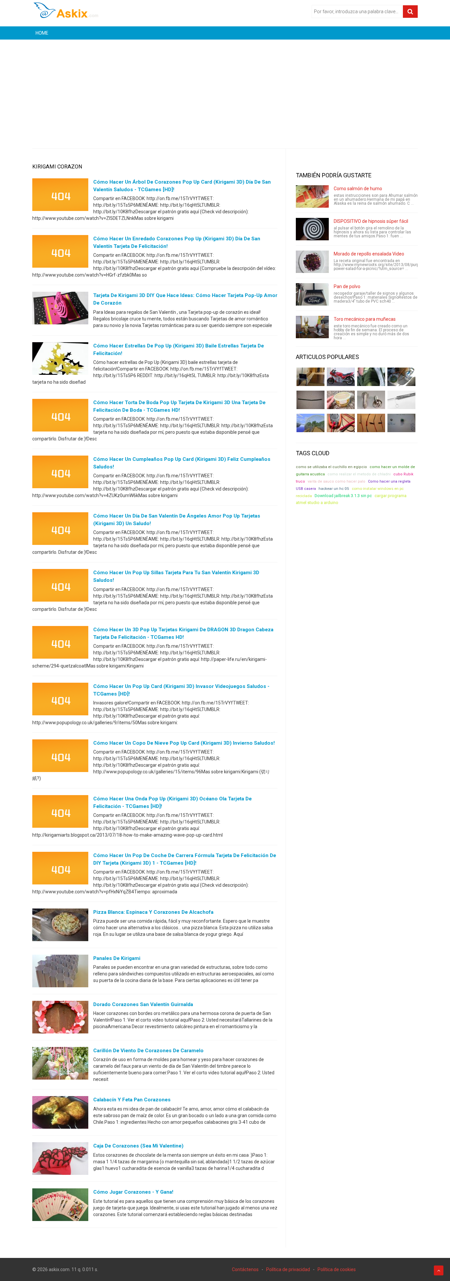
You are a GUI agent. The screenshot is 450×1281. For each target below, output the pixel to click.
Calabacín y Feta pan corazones (132, 1100)
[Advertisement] (225, 89)
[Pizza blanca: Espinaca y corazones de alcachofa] (60, 926)
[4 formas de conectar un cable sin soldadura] (371, 423)
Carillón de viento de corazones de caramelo (148, 1051)
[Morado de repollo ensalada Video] (312, 262)
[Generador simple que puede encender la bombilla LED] (401, 423)
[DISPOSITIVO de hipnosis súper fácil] (312, 229)
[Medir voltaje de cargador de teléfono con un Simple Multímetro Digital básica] (340, 423)
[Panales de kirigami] (60, 972)
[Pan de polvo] (312, 294)
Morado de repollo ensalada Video (369, 253)
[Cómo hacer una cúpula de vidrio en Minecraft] (310, 423)
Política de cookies (337, 1269)
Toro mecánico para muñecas (365, 319)
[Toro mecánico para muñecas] (312, 327)
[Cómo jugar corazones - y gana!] (60, 1206)
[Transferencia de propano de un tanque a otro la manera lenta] (401, 377)
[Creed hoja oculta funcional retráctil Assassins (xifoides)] (401, 400)
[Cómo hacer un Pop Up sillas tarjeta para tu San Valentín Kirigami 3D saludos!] (60, 586)
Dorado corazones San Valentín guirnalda (143, 1004)
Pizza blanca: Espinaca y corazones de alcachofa (153, 912)
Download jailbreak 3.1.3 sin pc (343, 495)
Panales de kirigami (116, 958)
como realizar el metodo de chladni (359, 474)
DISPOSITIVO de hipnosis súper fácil (371, 221)
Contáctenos (245, 1269)
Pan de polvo (347, 286)
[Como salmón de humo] (312, 196)
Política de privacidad (288, 1269)
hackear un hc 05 (334, 488)
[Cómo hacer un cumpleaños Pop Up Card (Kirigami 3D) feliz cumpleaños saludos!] (60, 473)
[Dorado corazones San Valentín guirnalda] (60, 1018)
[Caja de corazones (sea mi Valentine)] (60, 1160)
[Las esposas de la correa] (310, 400)
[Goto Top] (438, 1270)
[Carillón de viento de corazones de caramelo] (60, 1064)
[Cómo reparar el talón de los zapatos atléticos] (371, 377)
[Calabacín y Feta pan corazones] (60, 1114)
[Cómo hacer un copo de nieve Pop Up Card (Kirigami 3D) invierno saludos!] (60, 757)
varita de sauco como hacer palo (336, 481)
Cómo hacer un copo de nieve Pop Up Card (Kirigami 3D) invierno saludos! (184, 743)
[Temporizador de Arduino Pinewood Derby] (310, 377)
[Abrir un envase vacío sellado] (340, 400)
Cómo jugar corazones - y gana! (133, 1192)
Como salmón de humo (358, 188)
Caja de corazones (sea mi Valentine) (138, 1146)
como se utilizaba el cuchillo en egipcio (331, 467)
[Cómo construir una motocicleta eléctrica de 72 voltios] (340, 377)
